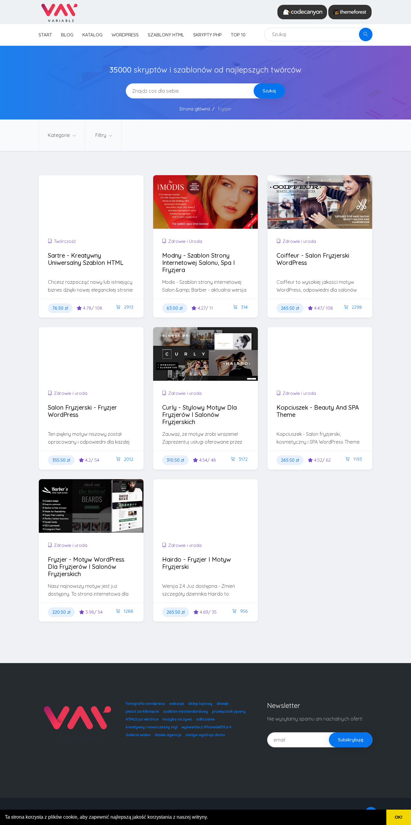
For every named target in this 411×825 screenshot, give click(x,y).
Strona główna (194, 109)
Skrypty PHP (207, 35)
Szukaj (269, 91)
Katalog (92, 35)
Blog (67, 35)
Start (45, 35)
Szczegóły (74, 214)
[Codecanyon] (302, 12)
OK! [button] (399, 817)
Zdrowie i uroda (299, 241)
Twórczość (65, 241)
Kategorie (59, 135)
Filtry (101, 135)
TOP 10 (238, 35)
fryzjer (225, 109)
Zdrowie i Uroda (185, 241)
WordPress (125, 35)
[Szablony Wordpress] (350, 12)
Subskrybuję (350, 740)
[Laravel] (59, 12)
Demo (112, 214)
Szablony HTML (166, 35)
